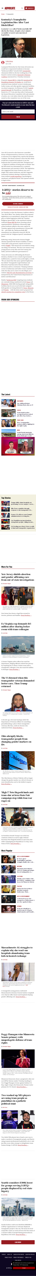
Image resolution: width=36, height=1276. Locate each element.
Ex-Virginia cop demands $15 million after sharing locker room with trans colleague (16, 626)
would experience (16, 176)
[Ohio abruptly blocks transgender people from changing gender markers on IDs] (18, 760)
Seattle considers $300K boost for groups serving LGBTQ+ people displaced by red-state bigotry (17, 1187)
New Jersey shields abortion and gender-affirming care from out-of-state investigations (17, 577)
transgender (26, 71)
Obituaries (20, 401)
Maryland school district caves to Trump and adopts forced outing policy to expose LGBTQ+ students (25, 871)
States (19, 410)
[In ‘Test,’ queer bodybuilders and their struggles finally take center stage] (8, 859)
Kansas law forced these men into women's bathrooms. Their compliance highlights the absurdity (25, 892)
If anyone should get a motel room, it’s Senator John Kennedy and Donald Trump (25, 911)
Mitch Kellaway (10, 61)
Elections (20, 876)
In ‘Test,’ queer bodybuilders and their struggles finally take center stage (25, 861)
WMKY (8, 245)
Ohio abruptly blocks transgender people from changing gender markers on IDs (16, 740)
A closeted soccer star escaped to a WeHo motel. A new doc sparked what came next (25, 901)
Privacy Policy (16, 1264)
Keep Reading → (26, 615)
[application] (18, 446)
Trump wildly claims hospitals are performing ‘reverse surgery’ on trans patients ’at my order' (22, 504)
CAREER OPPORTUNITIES (18, 1254)
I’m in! (18, 117)
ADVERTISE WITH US (29, 1254)
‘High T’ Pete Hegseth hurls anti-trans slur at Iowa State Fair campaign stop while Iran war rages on (17, 796)
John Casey (5, 1107)
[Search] (22, 8)
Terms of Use (25, 1264)
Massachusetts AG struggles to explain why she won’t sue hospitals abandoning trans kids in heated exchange (17, 951)
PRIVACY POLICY (8, 1257)
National (19, 866)
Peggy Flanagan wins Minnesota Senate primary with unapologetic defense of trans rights (17, 1038)
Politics (19, 886)
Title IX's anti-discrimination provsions (19, 273)
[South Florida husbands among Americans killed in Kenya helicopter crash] (8, 433)
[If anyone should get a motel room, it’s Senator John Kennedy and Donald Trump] (8, 909)
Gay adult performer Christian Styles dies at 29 (25, 404)
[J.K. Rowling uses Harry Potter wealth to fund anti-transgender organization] (5, 527)
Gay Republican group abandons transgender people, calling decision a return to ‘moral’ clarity (23, 522)
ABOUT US (9, 1254)
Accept (24, 1267)
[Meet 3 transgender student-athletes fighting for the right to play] (8, 423)
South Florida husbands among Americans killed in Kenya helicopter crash (25, 434)
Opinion (19, 906)
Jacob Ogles (5, 633)
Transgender (10, 14)
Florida (6, 290)
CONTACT (4, 1254)
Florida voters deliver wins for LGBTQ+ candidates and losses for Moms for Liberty (25, 880)
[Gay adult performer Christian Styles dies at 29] (8, 403)
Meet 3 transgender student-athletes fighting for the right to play (25, 424)
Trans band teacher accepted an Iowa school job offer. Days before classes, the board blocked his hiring (25, 416)
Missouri (30, 288)
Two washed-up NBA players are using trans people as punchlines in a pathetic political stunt (16, 1099)
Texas (28, 282)
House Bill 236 (12, 222)
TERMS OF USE (28, 1257)
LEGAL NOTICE (18, 1260)
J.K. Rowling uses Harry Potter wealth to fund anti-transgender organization (23, 527)
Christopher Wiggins (7, 583)
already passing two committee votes (13, 292)
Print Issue (20, 420)
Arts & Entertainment (23, 856)
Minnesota (4, 284)
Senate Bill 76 (12, 80)
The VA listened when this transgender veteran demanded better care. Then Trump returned (17, 682)
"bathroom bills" (11, 280)
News (18, 430)
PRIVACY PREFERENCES (18, 1257)
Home (3, 14)
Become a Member (18, 204)
